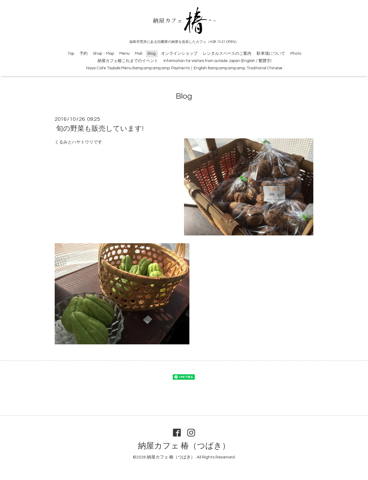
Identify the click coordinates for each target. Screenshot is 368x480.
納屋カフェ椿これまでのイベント (128, 61)
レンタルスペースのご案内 (227, 54)
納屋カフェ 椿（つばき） (184, 446)
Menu (124, 54)
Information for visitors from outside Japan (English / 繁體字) (217, 61)
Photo (295, 54)
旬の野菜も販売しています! (100, 128)
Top (70, 54)
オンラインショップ (179, 54)
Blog (152, 54)
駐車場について (271, 54)
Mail (138, 54)
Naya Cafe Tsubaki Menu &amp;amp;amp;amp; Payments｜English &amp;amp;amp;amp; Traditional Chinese (184, 68)
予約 (83, 54)
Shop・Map (103, 54)
